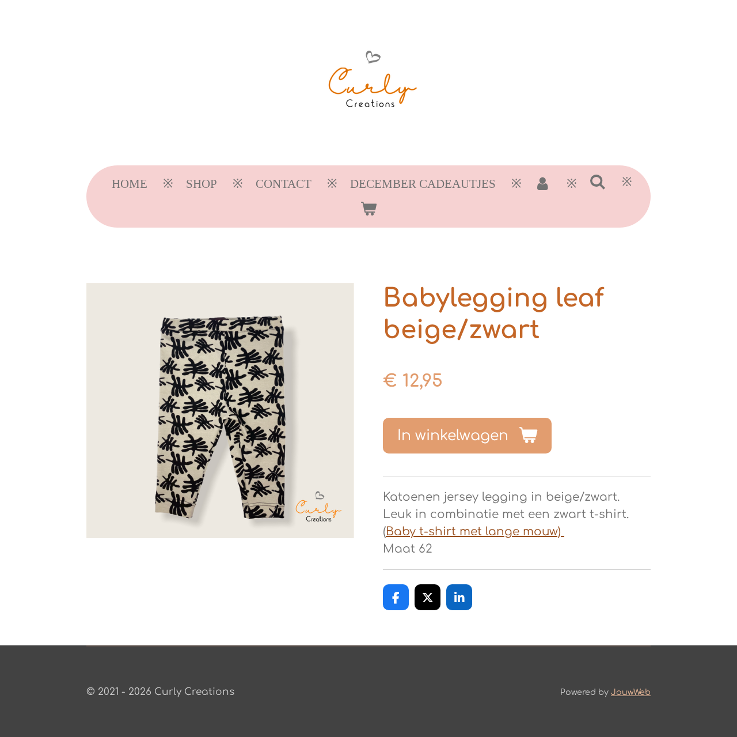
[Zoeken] (598, 182)
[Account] (543, 184)
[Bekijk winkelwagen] (368, 209)
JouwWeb (631, 692)
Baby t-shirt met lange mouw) (475, 531)
